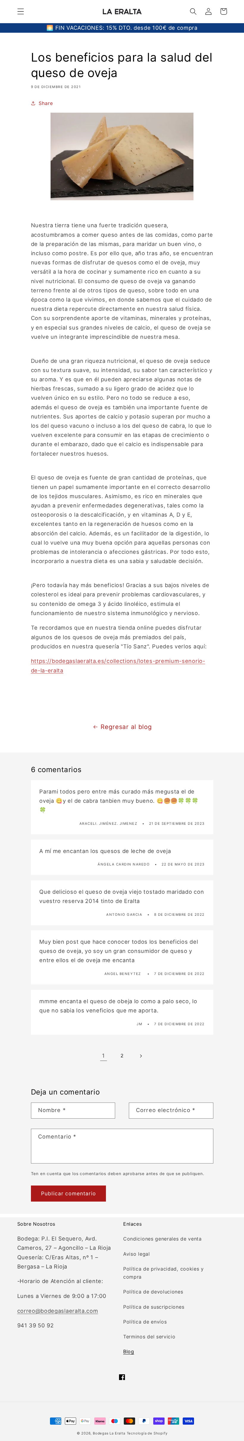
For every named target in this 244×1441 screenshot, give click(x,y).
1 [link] (103, 1055)
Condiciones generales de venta (162, 1239)
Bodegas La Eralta (109, 1433)
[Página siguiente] (140, 1056)
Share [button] (46, 103)
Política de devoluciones (153, 1292)
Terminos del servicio (149, 1337)
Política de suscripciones (153, 1307)
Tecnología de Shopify (147, 1433)
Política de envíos (145, 1322)
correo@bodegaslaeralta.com (57, 1310)
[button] (20, 11)
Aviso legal (136, 1254)
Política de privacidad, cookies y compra (163, 1273)
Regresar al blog (126, 726)
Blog (128, 1351)
